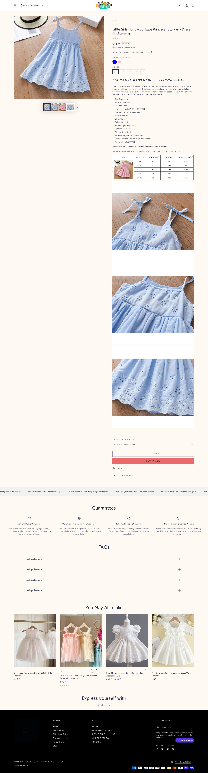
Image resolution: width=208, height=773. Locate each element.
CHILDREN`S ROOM (101, 738)
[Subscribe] (193, 727)
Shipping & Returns (61, 734)
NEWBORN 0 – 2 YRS (102, 730)
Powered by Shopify (21, 765)
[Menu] (15, 5)
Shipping (115, 47)
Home (114, 20)
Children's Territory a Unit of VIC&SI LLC (128, 25)
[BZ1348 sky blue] (114, 62)
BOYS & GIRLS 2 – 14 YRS (103, 734)
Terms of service (60, 738)
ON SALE (96, 742)
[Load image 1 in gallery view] (47, 107)
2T (115, 72)
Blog (55, 746)
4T (130, 72)
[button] (180, 5)
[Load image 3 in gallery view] (62, 107)
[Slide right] (77, 107)
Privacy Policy (59, 730)
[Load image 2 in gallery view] (54, 107)
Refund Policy (59, 742)
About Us (57, 726)
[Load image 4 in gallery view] (70, 107)
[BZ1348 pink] (119, 62)
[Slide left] (40, 107)
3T (123, 72)
